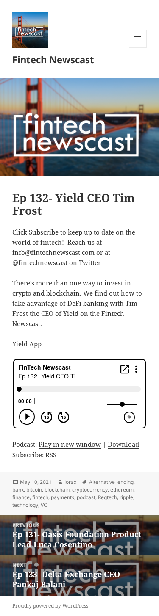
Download (123, 444)
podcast (86, 497)
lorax (70, 482)
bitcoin (34, 489)
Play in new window (70, 444)
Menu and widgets (138, 47)
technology (25, 504)
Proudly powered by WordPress (50, 605)
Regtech (107, 497)
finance (21, 497)
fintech (40, 497)
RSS (50, 454)
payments (62, 497)
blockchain (57, 489)
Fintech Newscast (53, 59)
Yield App (27, 344)
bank (18, 489)
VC (44, 504)
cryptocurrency (90, 489)
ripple (126, 497)
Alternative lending (111, 482)
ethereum (122, 489)
